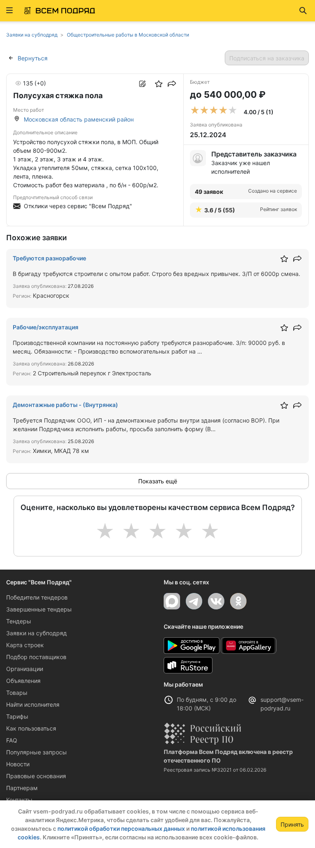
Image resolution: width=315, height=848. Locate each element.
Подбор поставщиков (36, 656)
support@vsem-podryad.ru (282, 704)
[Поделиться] (172, 84)
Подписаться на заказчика (266, 58)
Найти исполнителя (32, 704)
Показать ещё (157, 481)
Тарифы (17, 716)
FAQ (11, 740)
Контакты (19, 799)
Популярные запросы (36, 752)
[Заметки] (142, 84)
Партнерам (22, 787)
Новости (18, 764)
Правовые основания (36, 775)
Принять (292, 824)
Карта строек (25, 644)
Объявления (23, 680)
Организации (24, 668)
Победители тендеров (37, 597)
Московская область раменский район (79, 119)
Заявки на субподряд (36, 633)
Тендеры (18, 621)
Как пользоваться (31, 728)
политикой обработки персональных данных (121, 828)
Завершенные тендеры (39, 609)
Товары (16, 692)
